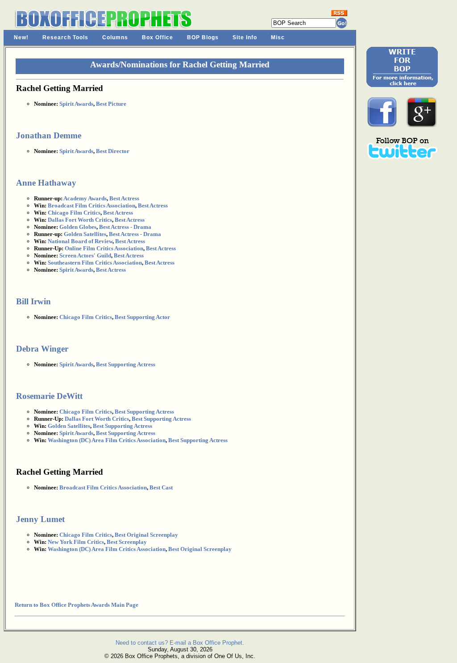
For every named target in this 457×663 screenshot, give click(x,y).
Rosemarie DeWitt (49, 396)
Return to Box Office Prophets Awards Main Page (76, 604)
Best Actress (124, 198)
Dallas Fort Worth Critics (80, 219)
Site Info (245, 37)
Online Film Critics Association (104, 248)
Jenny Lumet (40, 519)
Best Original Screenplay (146, 534)
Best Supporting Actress (125, 364)
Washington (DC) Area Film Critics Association (107, 440)
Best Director (112, 151)
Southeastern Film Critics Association (95, 262)
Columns (115, 37)
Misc (278, 37)
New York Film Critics (76, 542)
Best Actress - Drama (125, 227)
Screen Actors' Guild (85, 255)
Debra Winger (42, 348)
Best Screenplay (127, 542)
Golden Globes (77, 227)
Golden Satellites (85, 234)
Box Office (157, 37)
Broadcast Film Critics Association (91, 205)
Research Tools (65, 37)
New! (21, 37)
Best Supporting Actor (142, 317)
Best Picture (111, 103)
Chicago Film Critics (74, 212)
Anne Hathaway (46, 182)
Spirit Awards (76, 103)
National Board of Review (80, 241)
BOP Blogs (203, 37)
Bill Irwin (33, 301)
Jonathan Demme (48, 135)
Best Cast (161, 487)
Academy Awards (85, 198)
